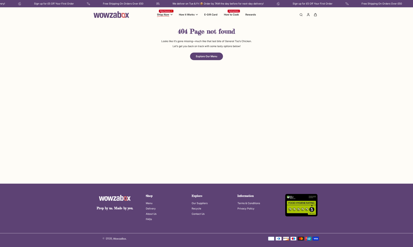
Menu (149, 203)
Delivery (151, 208)
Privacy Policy (245, 208)
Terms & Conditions (248, 203)
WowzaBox (119, 238)
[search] (301, 14)
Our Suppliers (200, 203)
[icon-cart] (315, 14)
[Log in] (308, 14)
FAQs (149, 219)
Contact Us (198, 213)
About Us (151, 213)
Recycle (196, 208)
